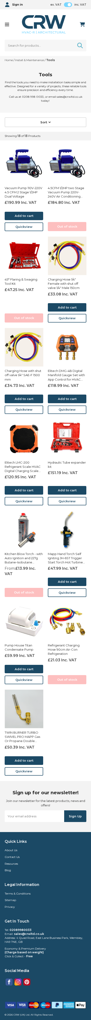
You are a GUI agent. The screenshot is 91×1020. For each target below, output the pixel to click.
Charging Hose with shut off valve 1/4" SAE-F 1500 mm (23, 375)
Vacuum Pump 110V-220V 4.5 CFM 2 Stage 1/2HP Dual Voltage (23, 192)
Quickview (23, 227)
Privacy (10, 907)
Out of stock (67, 226)
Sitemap (10, 900)
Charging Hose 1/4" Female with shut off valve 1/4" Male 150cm (64, 284)
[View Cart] (82, 24)
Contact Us (12, 857)
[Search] (80, 45)
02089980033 (21, 930)
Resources (11, 863)
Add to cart (24, 216)
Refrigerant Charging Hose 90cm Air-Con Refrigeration (64, 649)
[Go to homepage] (44, 24)
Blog (8, 870)
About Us (11, 850)
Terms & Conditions (18, 893)
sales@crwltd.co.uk (29, 934)
